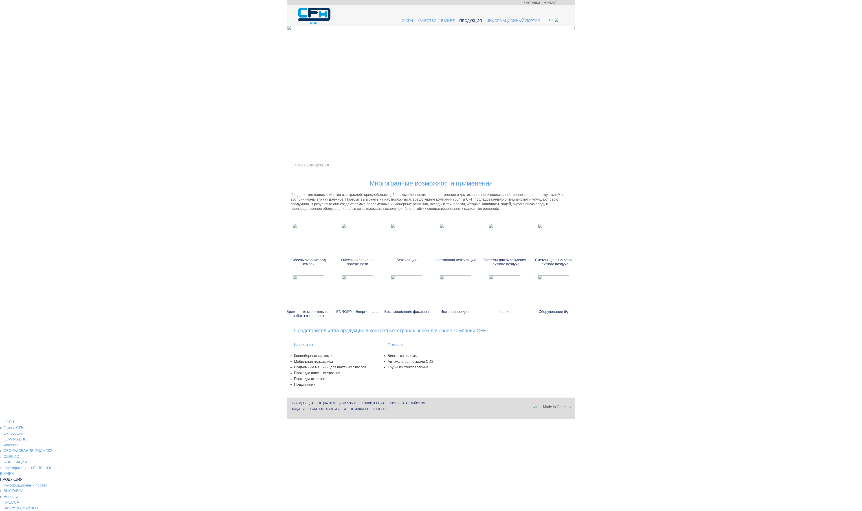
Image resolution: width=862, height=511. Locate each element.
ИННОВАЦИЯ (15, 462)
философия (13, 433)
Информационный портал (513, 21)
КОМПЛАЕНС (359, 409)
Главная (298, 165)
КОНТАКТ (550, 2)
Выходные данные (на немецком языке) (324, 403)
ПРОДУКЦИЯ (470, 21)
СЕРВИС (11, 456)
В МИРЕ (448, 21)
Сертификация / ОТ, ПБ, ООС (28, 468)
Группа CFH (14, 428)
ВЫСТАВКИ (531, 2)
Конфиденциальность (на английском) (394, 403)
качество (427, 21)
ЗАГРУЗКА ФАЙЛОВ (21, 508)
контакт (379, 409)
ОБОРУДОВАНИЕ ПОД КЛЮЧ (29, 451)
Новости (11, 497)
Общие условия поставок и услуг (319, 409)
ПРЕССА (11, 502)
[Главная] (314, 16)
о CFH (407, 21)
